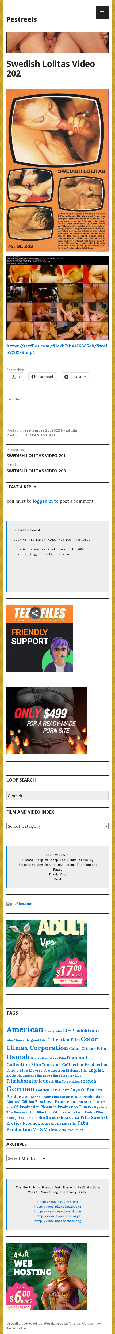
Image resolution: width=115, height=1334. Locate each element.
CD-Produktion (79, 1030)
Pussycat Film (25, 1112)
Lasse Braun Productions (82, 1097)
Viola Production (70, 1130)
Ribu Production (68, 1112)
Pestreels (21, 19)
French (88, 1081)
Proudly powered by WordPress (34, 1323)
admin (71, 430)
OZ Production (27, 1107)
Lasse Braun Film (45, 1097)
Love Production (61, 1101)
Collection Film (63, 1039)
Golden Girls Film (53, 1090)
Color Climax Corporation (52, 1043)
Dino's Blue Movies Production (35, 1070)
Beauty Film (53, 1031)
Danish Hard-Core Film (48, 1058)
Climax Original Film (30, 1040)
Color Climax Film (87, 1048)
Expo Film (50, 1075)
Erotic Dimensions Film (24, 1075)
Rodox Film (94, 1112)
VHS (38, 1129)
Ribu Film (44, 1112)
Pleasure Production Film (63, 1107)
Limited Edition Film (24, 1102)
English (96, 1070)
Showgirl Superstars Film (25, 1118)
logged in (43, 501)
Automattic (16, 1328)
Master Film (89, 1102)
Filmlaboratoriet (25, 1081)
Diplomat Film (76, 1070)
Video (50, 1129)
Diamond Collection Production (75, 1064)
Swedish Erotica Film (68, 1117)
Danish (18, 1057)
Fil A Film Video (70, 1075)
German (20, 1088)
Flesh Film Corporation (63, 1081)
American (25, 1029)
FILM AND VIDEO (39, 435)
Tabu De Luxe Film (62, 1123)
